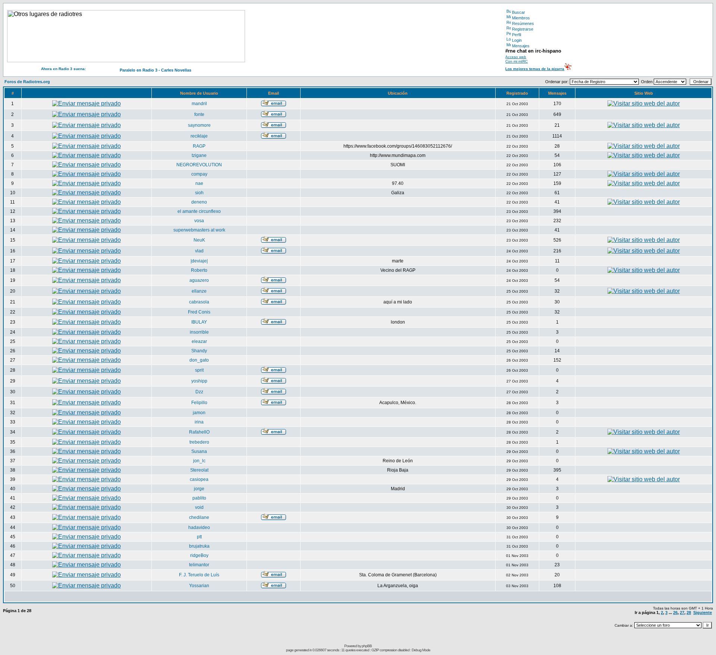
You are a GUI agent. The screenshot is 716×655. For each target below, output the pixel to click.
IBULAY (199, 322)
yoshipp (199, 381)
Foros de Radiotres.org (27, 81)
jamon (199, 412)
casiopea (199, 479)
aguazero (199, 280)
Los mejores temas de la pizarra (534, 69)
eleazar (199, 341)
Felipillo (199, 402)
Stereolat (199, 470)
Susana (199, 451)
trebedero (199, 442)
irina (199, 422)
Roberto (199, 270)
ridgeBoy (199, 555)
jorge (199, 488)
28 (689, 612)
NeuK (199, 240)
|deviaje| (199, 261)
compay (199, 174)
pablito (199, 498)
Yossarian (199, 585)
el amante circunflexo (199, 211)
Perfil (516, 34)
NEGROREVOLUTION (199, 164)
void (199, 507)
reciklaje (199, 136)
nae (199, 183)
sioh (199, 192)
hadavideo (199, 527)
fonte (199, 114)
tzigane (199, 155)
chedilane (199, 517)
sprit (199, 370)
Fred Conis (199, 312)
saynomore (199, 125)
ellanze (199, 291)
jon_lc (199, 460)
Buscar (518, 12)
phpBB (367, 646)
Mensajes (521, 46)
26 (675, 612)
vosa (199, 220)
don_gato (199, 360)
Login (517, 40)
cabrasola (199, 302)
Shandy (199, 350)
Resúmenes (523, 23)
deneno (199, 202)
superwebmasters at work (199, 230)
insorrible (199, 332)
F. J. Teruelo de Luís (199, 574)
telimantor (199, 564)
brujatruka (199, 546)
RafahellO (199, 432)
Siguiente (702, 612)
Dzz (199, 391)
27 (682, 612)
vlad (199, 251)
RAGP (199, 146)
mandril (199, 103)
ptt (199, 536)
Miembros (521, 18)
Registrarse (522, 29)
